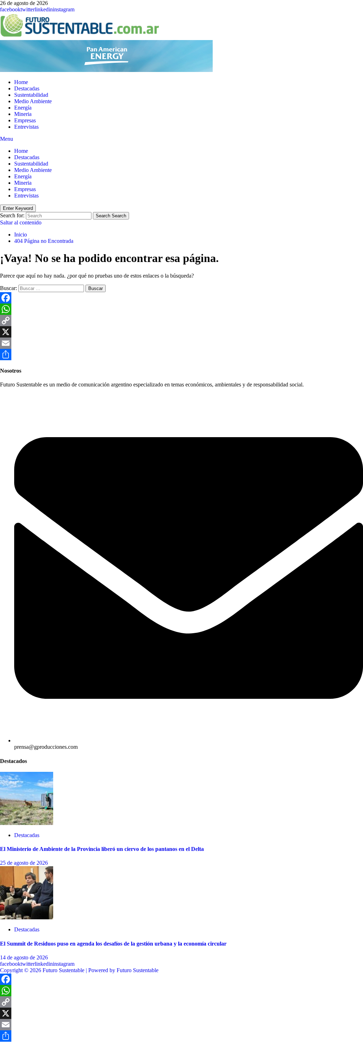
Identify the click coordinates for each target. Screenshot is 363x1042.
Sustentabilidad (31, 95)
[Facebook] (181, 297)
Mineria (23, 114)
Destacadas (26, 88)
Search (111, 215)
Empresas (25, 120)
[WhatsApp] (181, 309)
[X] (181, 332)
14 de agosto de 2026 (24, 957)
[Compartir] (181, 354)
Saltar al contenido (20, 222)
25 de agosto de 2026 (24, 863)
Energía (23, 108)
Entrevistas (26, 127)
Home (21, 82)
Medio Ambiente (33, 101)
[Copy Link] (181, 320)
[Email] (181, 343)
